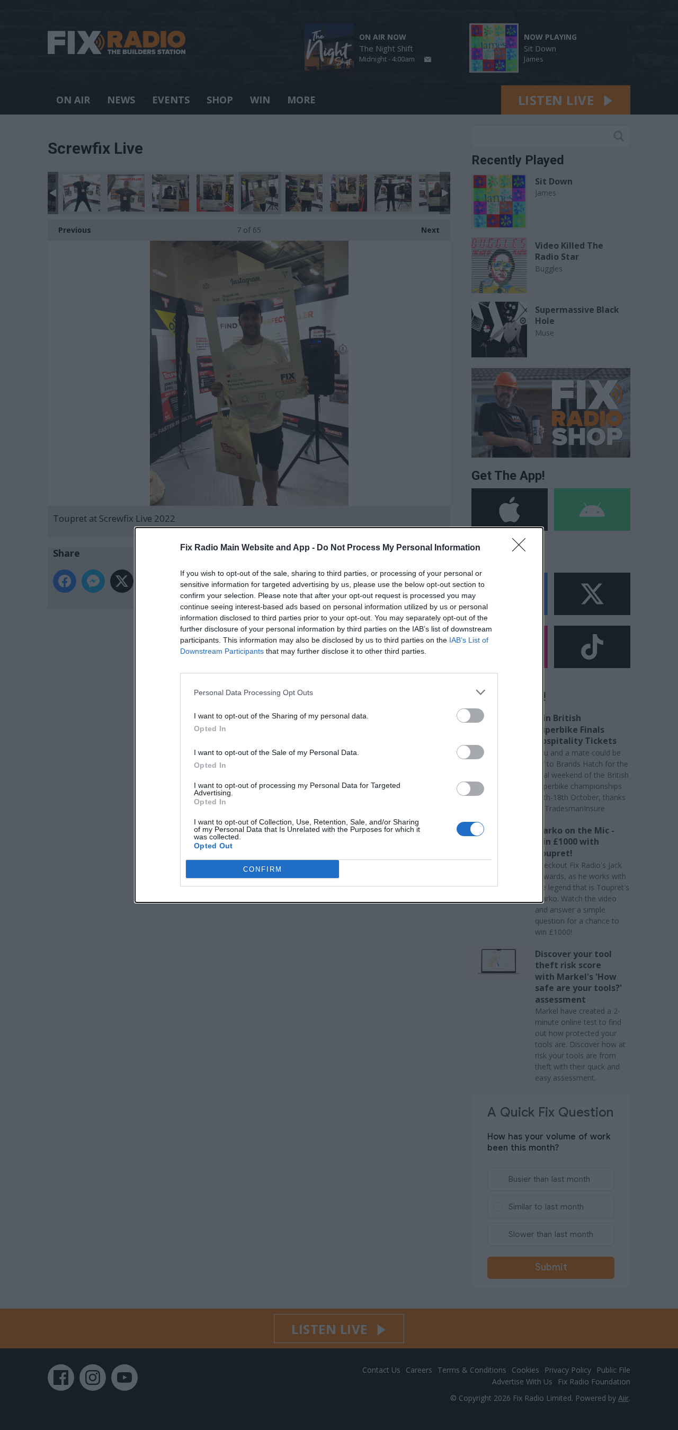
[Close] (522, 548)
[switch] (470, 715)
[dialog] (339, 715)
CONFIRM (262, 869)
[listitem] (339, 692)
